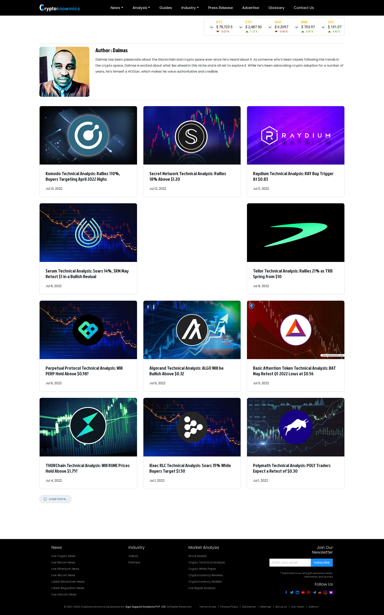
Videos (133, 556)
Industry (188, 7)
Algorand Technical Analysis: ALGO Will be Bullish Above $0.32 (186, 370)
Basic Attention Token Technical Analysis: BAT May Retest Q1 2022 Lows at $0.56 (294, 370)
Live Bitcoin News (63, 562)
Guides (165, 7)
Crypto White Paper (202, 569)
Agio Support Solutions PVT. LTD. (145, 607)
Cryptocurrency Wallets (205, 582)
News (115, 7)
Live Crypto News (63, 556)
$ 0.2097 (281, 27)
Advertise (250, 7)
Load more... (58, 499)
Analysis (140, 7)
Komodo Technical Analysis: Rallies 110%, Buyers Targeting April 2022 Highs (83, 176)
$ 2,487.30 (253, 27)
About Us (281, 606)
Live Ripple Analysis (201, 588)
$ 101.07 (334, 27)
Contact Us (304, 7)
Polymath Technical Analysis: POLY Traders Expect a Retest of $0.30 (292, 468)
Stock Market (197, 556)
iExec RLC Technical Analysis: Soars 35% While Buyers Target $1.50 (190, 468)
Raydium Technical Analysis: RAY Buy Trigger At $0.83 (293, 176)
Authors (313, 606)
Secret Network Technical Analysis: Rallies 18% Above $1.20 (187, 176)
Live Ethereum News (65, 569)
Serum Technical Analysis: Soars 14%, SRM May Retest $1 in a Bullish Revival (87, 273)
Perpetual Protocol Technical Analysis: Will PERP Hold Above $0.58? (84, 370)
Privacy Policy (229, 606)
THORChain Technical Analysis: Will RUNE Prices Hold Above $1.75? (88, 468)
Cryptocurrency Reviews (205, 575)
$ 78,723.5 (224, 27)
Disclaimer (249, 606)
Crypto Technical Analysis (206, 562)
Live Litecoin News (63, 594)
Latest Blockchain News (68, 582)
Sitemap (265, 606)
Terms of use (207, 606)
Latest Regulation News (67, 588)
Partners (134, 562)
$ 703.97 (308, 27)
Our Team (297, 606)
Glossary (276, 7)
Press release (220, 7)
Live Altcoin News (63, 575)
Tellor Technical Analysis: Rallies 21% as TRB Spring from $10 (293, 273)
